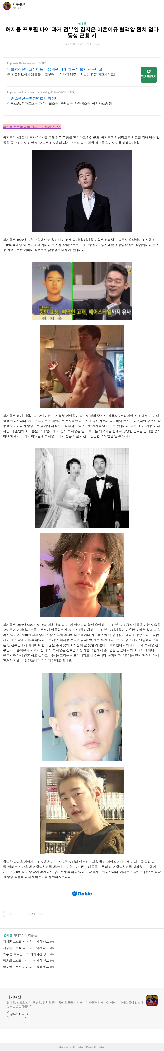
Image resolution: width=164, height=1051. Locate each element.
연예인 (82, 23)
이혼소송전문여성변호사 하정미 (33, 98)
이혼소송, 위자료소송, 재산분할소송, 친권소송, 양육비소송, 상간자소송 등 (59, 103)
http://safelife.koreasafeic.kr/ (23, 63)
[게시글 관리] (19, 914)
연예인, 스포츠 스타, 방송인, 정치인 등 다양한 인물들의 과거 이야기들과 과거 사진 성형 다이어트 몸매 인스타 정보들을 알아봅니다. (75, 1004)
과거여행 (14, 997)
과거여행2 (19, 4)
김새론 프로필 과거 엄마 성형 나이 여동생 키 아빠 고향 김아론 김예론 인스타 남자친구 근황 (26, 941)
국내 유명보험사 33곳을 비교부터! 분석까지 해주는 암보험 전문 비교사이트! (61, 74)
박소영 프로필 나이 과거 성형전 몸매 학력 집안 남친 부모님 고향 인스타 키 (26, 966)
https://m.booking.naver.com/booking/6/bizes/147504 (37, 92)
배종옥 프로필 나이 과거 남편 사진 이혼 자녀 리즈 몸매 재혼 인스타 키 (26, 948)
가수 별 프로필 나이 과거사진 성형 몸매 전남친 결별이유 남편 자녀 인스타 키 (26, 954)
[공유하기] (14, 914)
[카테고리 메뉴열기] (157, 6)
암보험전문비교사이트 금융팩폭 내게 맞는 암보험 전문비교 (54, 69)
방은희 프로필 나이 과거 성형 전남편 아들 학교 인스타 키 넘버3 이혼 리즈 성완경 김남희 (26, 960)
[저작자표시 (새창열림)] (43, 914)
